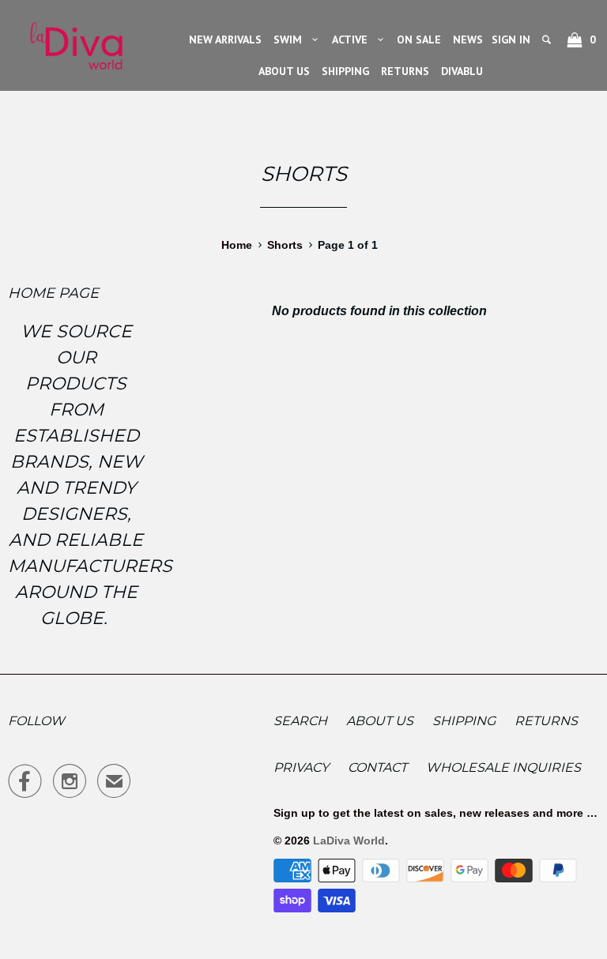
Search (300, 720)
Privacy (301, 767)
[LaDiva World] (76, 41)
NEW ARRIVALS (225, 39)
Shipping (464, 720)
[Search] (547, 39)
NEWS (468, 39)
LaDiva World (349, 840)
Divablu (462, 71)
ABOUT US (284, 71)
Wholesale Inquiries (503, 767)
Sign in (511, 39)
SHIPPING (345, 71)
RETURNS (405, 71)
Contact (377, 767)
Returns (546, 720)
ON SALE (419, 39)
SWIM (290, 39)
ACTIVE (353, 39)
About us (379, 720)
